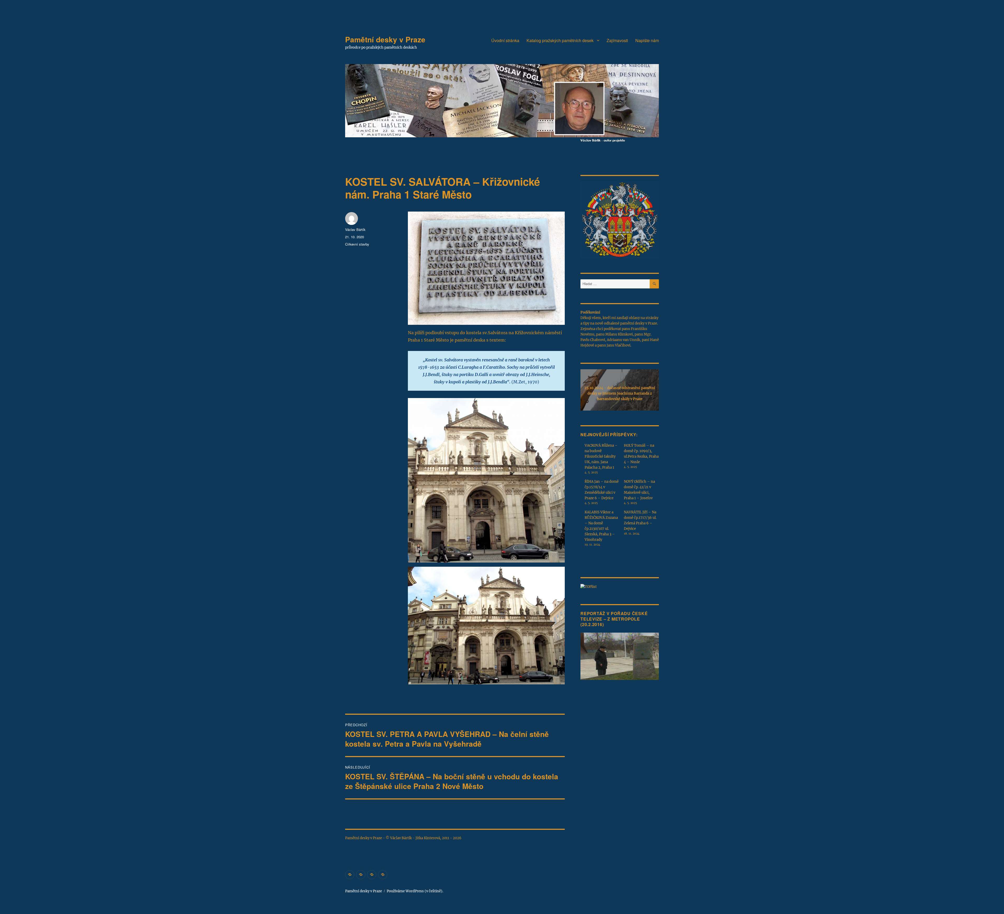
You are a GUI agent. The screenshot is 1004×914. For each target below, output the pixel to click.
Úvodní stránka (505, 40)
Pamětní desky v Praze (385, 39)
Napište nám (647, 40)
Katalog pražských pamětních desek (560, 40)
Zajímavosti (617, 40)
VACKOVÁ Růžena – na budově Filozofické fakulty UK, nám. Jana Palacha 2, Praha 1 (601, 456)
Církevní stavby (357, 244)
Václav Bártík (355, 229)
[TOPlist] (588, 586)
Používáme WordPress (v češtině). (415, 891)
